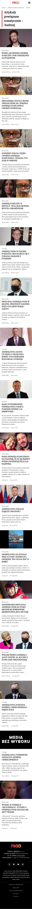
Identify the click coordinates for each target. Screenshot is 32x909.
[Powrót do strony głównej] (16, 846)
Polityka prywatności (16, 891)
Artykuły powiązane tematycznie (16, 7)
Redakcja (16, 893)
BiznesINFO (19, 871)
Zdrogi (18, 875)
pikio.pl (4, 7)
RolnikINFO (12, 873)
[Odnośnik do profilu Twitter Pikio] (14, 864)
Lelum (14, 871)
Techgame (13, 875)
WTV (17, 873)
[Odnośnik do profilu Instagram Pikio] (22, 864)
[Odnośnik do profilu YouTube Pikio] (18, 864)
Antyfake (23, 875)
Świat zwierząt (6, 875)
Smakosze (26, 873)
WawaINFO (6, 873)
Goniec (18, 879)
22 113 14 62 (21, 855)
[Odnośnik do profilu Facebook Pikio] (9, 864)
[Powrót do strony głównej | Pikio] (16, 2)
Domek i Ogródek (14, 877)
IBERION (16, 851)
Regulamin (16, 888)
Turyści (21, 873)
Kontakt (16, 896)
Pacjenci (25, 871)
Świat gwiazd (23, 877)
